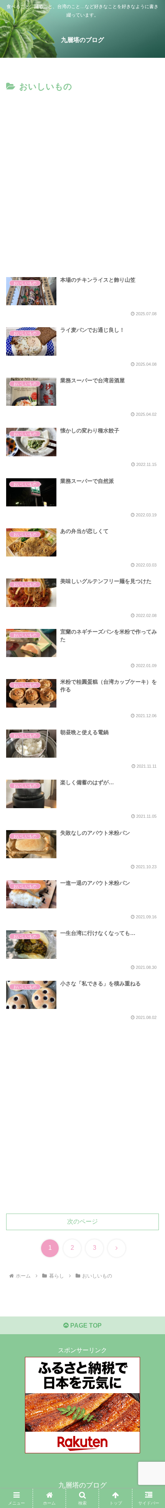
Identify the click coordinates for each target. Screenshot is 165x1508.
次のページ (82, 1221)
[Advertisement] (82, 181)
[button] (149, 1137)
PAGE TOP (85, 1325)
